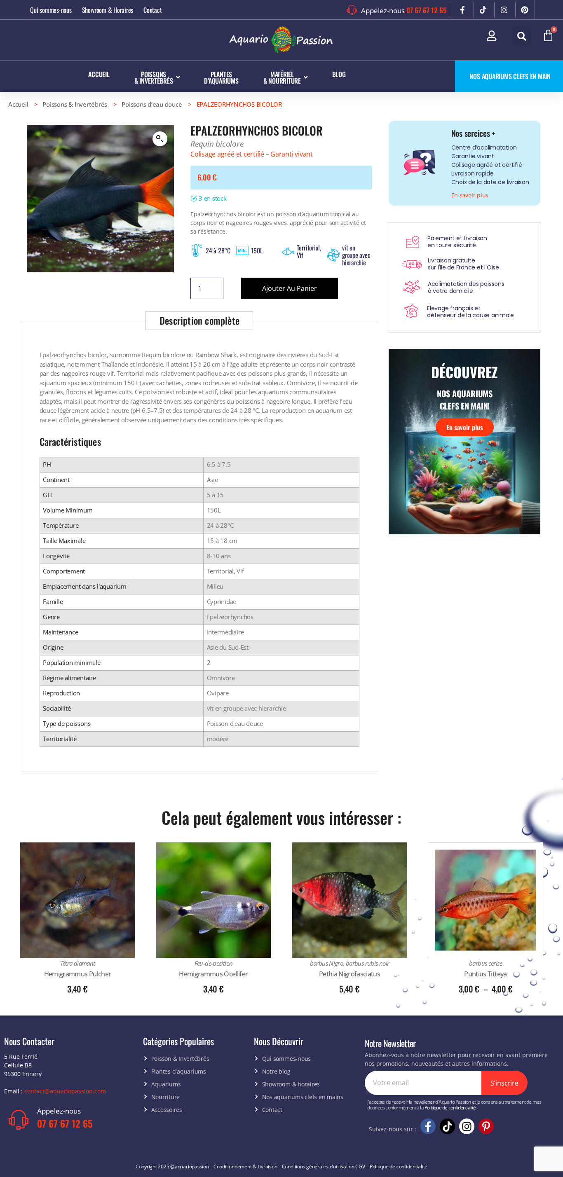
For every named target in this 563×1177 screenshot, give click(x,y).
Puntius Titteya (485, 973)
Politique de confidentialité (450, 1107)
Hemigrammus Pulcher (77, 973)
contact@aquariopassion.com (65, 1091)
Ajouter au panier (289, 288)
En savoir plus (464, 427)
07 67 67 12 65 (426, 10)
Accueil (18, 104)
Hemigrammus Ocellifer (213, 973)
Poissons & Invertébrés (74, 104)
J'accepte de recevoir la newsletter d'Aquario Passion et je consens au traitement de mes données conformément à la (454, 1105)
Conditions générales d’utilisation (318, 1166)
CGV (360, 1166)
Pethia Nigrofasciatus (349, 973)
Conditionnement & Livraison (245, 1166)
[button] (522, 36)
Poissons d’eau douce (152, 104)
